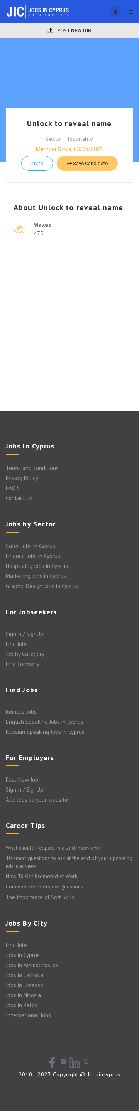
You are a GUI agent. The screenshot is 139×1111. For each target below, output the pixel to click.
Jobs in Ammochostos (32, 965)
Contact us (19, 498)
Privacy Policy (22, 478)
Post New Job (73, 30)
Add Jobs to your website (37, 799)
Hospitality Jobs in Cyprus (37, 566)
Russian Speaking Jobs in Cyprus (45, 731)
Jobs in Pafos (21, 1005)
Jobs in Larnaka (24, 975)
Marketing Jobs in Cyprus (36, 576)
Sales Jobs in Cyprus (30, 546)
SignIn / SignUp (24, 633)
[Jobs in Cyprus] (38, 11)
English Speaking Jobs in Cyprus (44, 721)
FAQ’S (13, 488)
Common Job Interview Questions (44, 886)
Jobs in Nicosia (23, 995)
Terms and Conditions (32, 468)
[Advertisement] (69, 334)
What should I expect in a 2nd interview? (53, 847)
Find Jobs (17, 643)
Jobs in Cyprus (23, 955)
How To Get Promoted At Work (41, 876)
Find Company (22, 664)
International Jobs (28, 1015)
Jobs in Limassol (25, 985)
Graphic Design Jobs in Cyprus (42, 586)
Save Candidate (90, 163)
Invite (37, 163)
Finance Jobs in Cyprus (33, 556)
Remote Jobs (21, 711)
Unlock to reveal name (69, 123)
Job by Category (25, 653)
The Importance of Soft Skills (40, 897)
